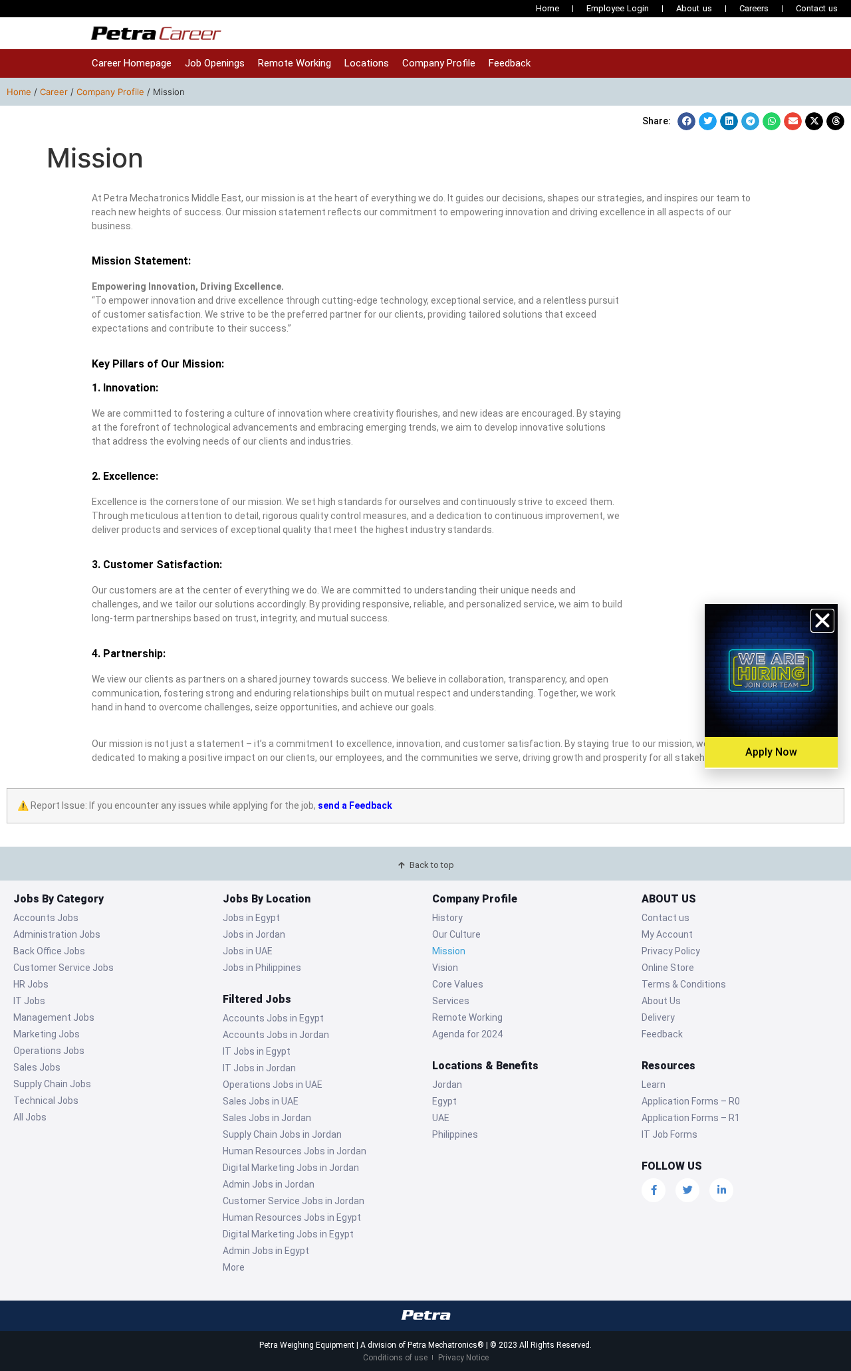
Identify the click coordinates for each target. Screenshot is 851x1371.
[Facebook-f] (654, 1190)
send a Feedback (355, 805)
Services (450, 1001)
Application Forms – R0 (691, 1101)
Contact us (817, 8)
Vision (445, 967)
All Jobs (30, 1117)
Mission (448, 951)
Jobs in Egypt (251, 917)
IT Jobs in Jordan (259, 1068)
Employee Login (617, 8)
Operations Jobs (48, 1050)
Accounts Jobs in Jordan (276, 1034)
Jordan (447, 1084)
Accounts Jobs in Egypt (273, 1018)
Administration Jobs (56, 934)
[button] (686, 121)
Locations (366, 63)
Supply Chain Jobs (52, 1084)
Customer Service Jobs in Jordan (293, 1201)
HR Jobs (31, 984)
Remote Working (294, 63)
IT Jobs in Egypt (257, 1051)
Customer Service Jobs (63, 967)
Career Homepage (132, 63)
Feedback (510, 63)
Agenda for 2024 (467, 1034)
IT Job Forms (669, 1134)
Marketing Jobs (46, 1034)
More (234, 1267)
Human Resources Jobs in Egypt (292, 1217)
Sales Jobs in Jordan (267, 1117)
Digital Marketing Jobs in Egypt (288, 1234)
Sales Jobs (37, 1067)
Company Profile (438, 63)
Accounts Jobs (45, 917)
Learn (654, 1084)
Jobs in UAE (248, 951)
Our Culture (456, 934)
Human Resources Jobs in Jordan (294, 1151)
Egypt (444, 1101)
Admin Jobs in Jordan (268, 1184)
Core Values (457, 984)
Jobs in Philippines (262, 967)
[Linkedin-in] (721, 1190)
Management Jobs (53, 1017)
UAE (440, 1117)
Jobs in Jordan (254, 934)
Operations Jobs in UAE (272, 1084)
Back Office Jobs (49, 951)
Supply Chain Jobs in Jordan (282, 1134)
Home (547, 8)
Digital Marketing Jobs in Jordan (291, 1167)
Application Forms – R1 (691, 1117)
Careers (754, 8)
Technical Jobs (45, 1100)
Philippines (455, 1134)
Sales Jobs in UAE (261, 1101)
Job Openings (215, 63)
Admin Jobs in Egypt (266, 1250)
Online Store (668, 967)
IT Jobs (29, 1001)
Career (54, 91)
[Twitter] (687, 1190)
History (447, 917)
